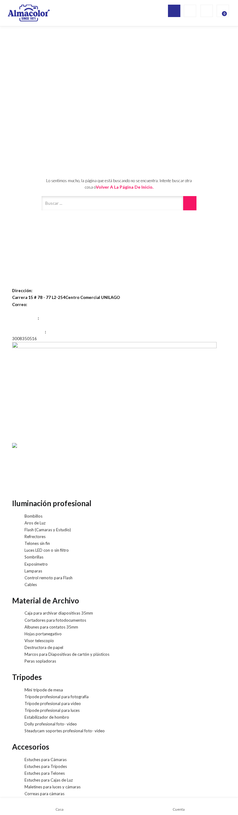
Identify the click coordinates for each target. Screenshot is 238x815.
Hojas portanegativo (43, 633)
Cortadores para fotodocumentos (55, 620)
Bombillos (33, 516)
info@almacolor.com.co (34, 311)
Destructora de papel (43, 647)
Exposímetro (36, 564)
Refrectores (35, 536)
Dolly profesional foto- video (50, 723)
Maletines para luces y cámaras (52, 786)
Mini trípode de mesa (43, 689)
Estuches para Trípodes (45, 766)
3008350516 (24, 338)
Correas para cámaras (44, 793)
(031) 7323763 (26, 324)
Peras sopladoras (40, 661)
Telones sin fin (37, 543)
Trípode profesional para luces (52, 710)
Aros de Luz (35, 522)
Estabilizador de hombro (46, 717)
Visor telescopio (39, 640)
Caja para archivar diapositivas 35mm (58, 613)
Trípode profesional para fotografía (56, 696)
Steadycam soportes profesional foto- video (64, 730)
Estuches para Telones (44, 773)
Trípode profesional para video (52, 703)
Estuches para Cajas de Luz (48, 780)
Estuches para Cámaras (45, 759)
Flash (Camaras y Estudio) (47, 529)
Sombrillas (33, 556)
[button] (222, 11)
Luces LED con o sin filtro (46, 550)
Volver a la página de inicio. (124, 187)
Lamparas (33, 570)
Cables (30, 584)
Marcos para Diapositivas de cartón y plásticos (66, 654)
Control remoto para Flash (48, 577)
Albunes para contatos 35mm (51, 626)
